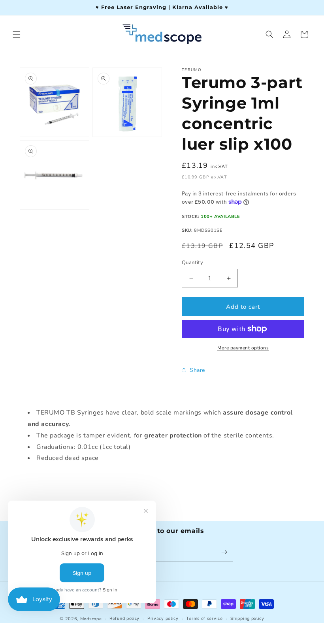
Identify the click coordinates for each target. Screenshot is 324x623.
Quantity (192, 262)
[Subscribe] (224, 552)
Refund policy (124, 618)
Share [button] (197, 370)
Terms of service (204, 618)
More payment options (243, 348)
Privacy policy (163, 618)
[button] (16, 34)
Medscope (91, 619)
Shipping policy (247, 618)
